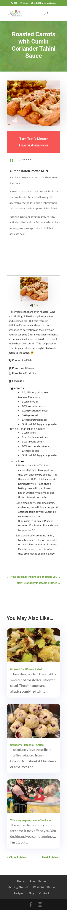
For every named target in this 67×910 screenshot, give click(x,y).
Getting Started (18, 887)
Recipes (18, 893)
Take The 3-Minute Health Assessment (33, 142)
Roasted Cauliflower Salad (26, 669)
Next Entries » (51, 857)
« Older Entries (16, 857)
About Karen (38, 881)
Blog (31, 893)
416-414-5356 (21, 2)
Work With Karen (44, 887)
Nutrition (24, 160)
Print (36, 305)
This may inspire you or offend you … (31, 820)
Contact (44, 893)
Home (21, 881)
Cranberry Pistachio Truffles (27, 744)
